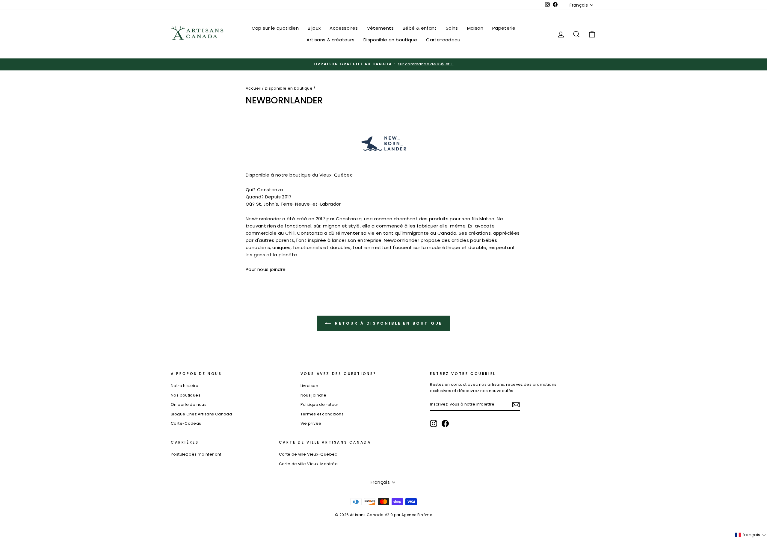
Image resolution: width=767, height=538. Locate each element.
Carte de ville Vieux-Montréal (309, 463)
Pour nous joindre (266, 269)
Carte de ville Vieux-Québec (308, 454)
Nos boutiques (185, 395)
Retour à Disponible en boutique (388, 323)
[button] (750, 534)
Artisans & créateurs (330, 40)
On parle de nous (188, 404)
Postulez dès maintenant (196, 454)
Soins (452, 28)
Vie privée (311, 423)
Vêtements (380, 28)
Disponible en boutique (390, 40)
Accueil (253, 88)
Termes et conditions (322, 414)
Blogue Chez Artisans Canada (201, 414)
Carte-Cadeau (186, 423)
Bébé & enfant (420, 28)
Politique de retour (320, 404)
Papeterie (503, 28)
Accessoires (344, 28)
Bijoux (314, 28)
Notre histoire (184, 385)
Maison (475, 28)
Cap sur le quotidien (275, 28)
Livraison (309, 385)
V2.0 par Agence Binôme (408, 514)
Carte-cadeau (443, 40)
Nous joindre (314, 395)
